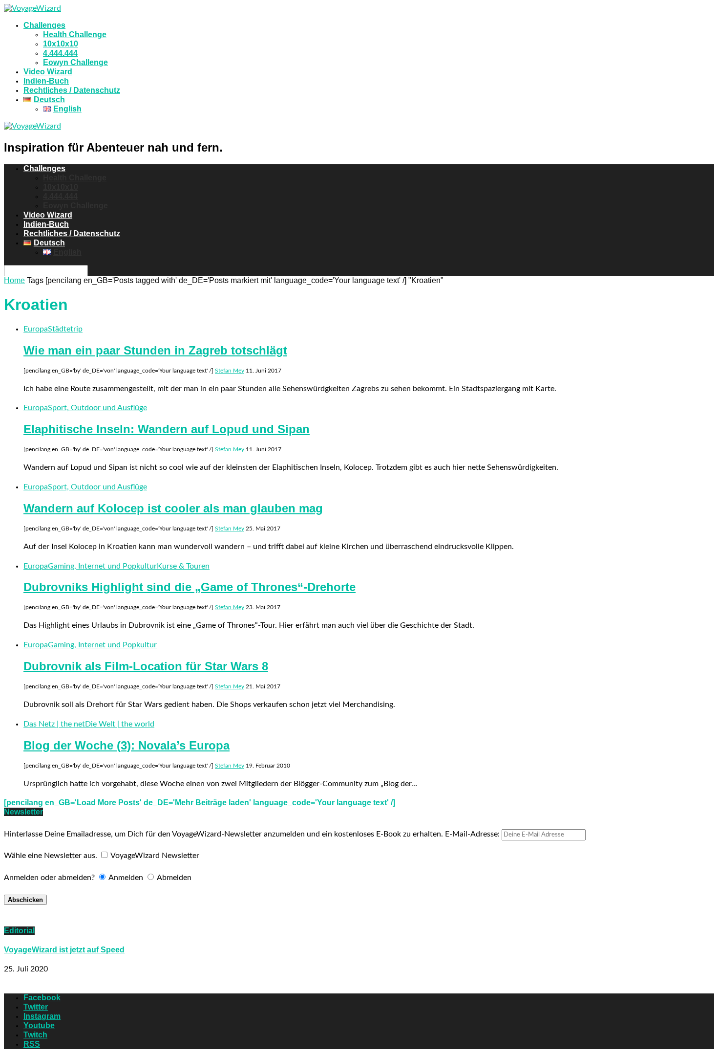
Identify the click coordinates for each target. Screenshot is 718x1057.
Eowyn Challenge (75, 62)
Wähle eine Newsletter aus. (50, 855)
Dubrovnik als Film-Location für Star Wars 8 (145, 666)
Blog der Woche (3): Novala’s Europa (126, 745)
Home (14, 280)
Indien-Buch (46, 81)
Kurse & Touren (183, 566)
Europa (35, 329)
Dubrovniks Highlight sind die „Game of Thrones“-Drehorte (189, 587)
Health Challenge (74, 34)
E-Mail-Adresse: (473, 834)
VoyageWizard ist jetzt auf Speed (64, 950)
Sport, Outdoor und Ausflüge (97, 408)
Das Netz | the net (54, 724)
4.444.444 (60, 53)
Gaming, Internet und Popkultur (102, 566)
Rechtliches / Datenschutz (71, 90)
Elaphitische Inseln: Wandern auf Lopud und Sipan (166, 429)
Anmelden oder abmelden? (49, 877)
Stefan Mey (229, 371)
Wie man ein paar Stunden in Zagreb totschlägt (155, 350)
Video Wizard (47, 71)
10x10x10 (60, 44)
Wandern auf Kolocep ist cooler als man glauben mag (173, 508)
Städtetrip (65, 329)
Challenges (44, 25)
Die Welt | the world (119, 724)
